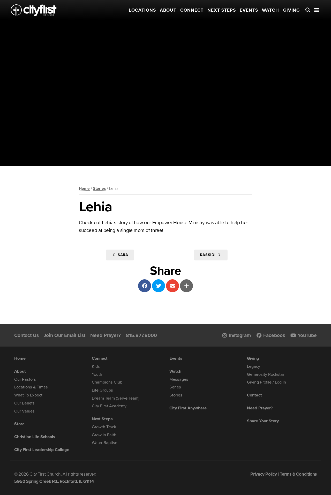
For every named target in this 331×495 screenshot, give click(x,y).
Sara (122, 255)
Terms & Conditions (298, 474)
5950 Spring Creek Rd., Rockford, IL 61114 (54, 481)
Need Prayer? (105, 335)
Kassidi (208, 255)
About (168, 10)
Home (84, 188)
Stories (99, 188)
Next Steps (221, 10)
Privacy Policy (263, 474)
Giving (291, 10)
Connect (192, 10)
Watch (270, 10)
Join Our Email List (64, 335)
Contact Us (26, 335)
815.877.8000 (141, 335)
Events (249, 10)
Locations (142, 10)
